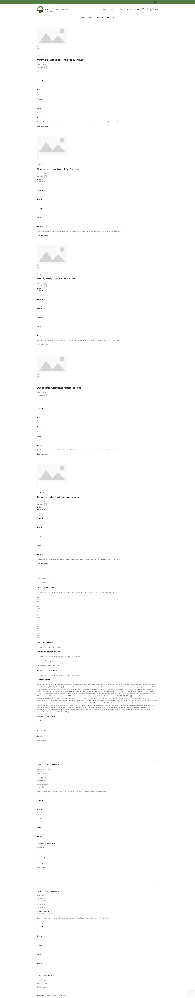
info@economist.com (43, 911)
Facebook (40, 81)
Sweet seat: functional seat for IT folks (59, 387)
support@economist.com (45, 914)
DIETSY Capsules (42, 987)
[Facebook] (154, 2)
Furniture (40, 55)
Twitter (39, 90)
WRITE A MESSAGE (43, 680)
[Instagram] (157, 2)
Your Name (40, 721)
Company (40, 736)
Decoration (40, 492)
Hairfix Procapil (41, 980)
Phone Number (42, 731)
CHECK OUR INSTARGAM (45, 642)
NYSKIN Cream (42, 983)
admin (39, 70)
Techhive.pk (61, 995)
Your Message (41, 740)
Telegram (40, 117)
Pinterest (40, 99)
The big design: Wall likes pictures (57, 278)
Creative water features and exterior (58, 497)
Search (121, 9)
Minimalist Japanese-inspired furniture (60, 59)
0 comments (41, 72)
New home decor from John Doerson (58, 169)
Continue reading (42, 126)
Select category (109, 9)
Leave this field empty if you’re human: (49, 661)
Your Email (40, 726)
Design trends (41, 274)
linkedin (39, 108)
